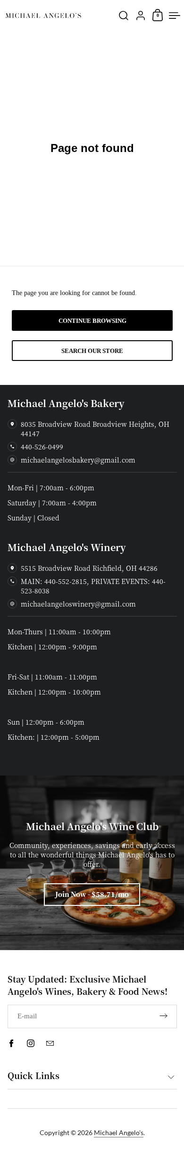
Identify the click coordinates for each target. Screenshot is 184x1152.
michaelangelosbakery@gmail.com (78, 459)
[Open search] (123, 15)
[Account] (140, 15)
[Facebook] (11, 1043)
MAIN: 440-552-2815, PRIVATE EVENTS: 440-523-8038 (93, 585)
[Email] (50, 1043)
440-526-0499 (42, 446)
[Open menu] (174, 15)
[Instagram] (30, 1043)
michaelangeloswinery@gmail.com (78, 603)
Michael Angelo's (118, 1132)
